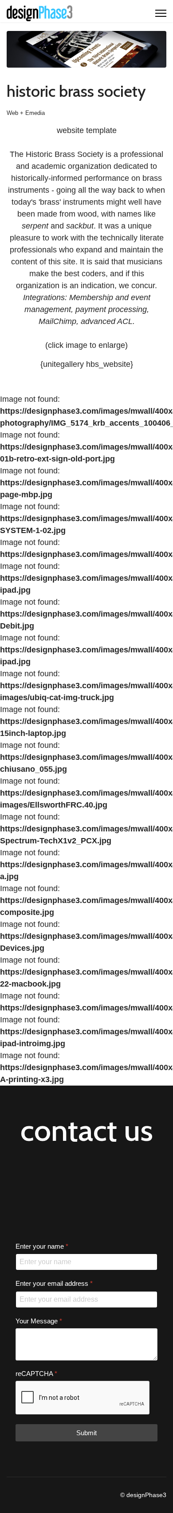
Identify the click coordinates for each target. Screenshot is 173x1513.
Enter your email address (54, 1284)
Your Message (39, 1321)
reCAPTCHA (36, 1373)
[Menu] (160, 13)
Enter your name (42, 1246)
